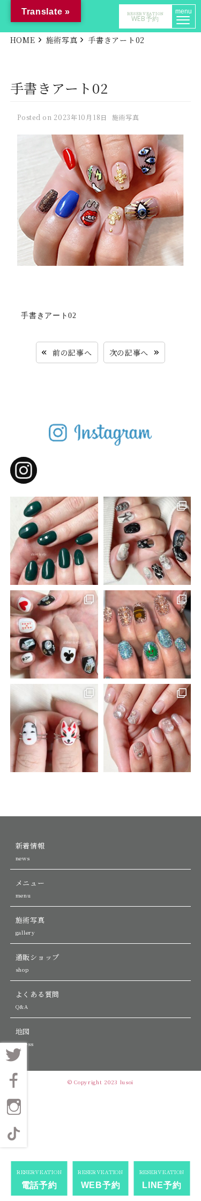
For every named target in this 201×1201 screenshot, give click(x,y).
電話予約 (39, 1179)
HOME (22, 39)
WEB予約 (145, 16)
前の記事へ (72, 352)
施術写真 (62, 39)
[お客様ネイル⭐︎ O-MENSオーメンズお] (54, 728)
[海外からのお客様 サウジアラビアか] (147, 728)
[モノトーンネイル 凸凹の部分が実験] (147, 541)
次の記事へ (129, 352)
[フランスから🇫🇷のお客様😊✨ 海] (54, 541)
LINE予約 (161, 1179)
